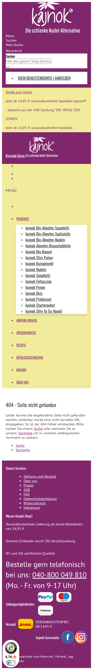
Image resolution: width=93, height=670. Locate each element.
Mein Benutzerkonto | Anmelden (44, 78)
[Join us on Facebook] (68, 642)
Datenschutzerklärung (40, 498)
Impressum (32, 507)
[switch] (10, 663)
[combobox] (29, 61)
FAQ (27, 494)
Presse (28, 485)
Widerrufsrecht (35, 503)
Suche (38, 428)
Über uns (30, 481)
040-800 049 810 (59, 574)
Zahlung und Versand (40, 476)
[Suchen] (8, 67)
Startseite (25, 433)
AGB (27, 490)
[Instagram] (81, 642)
